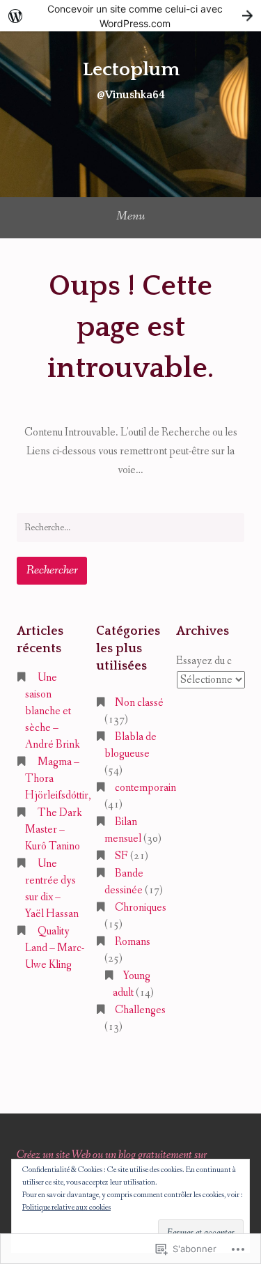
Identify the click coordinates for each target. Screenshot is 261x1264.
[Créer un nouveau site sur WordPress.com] (130, 15)
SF (121, 856)
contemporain (145, 787)
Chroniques (140, 907)
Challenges (140, 1010)
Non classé (139, 702)
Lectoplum (131, 69)
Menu (130, 216)
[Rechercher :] (130, 527)
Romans (132, 941)
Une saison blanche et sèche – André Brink (52, 711)
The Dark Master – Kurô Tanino (53, 830)
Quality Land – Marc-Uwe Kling (54, 948)
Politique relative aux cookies (66, 1207)
